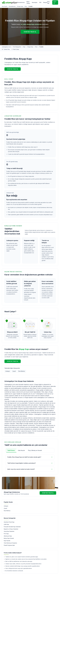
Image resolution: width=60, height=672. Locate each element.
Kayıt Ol (55, 2)
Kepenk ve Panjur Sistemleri (11, 529)
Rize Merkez (21, 371)
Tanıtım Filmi (7, 49)
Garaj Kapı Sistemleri (9, 531)
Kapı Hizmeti (7, 540)
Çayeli (14, 371)
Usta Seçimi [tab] (21, 450)
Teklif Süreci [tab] (11, 450)
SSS (40, 2)
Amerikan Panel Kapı (9, 522)
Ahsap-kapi (20, 6)
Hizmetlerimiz (21, 2)
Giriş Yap (48, 2)
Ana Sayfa (4, 6)
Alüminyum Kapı (8, 536)
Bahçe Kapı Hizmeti (9, 538)
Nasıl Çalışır (28, 2)
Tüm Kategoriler (17, 46)
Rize (26, 6)
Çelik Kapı (6, 524)
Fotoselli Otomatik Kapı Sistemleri (12, 526)
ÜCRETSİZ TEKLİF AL (30, 32)
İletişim (45, 2)
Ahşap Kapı (30, 46)
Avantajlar (34, 2)
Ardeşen (7, 371)
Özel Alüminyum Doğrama (10, 543)
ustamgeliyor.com (6, 46)
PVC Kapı (6, 533)
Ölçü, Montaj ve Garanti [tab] (35, 450)
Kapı (24, 46)
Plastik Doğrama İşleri (9, 545)
